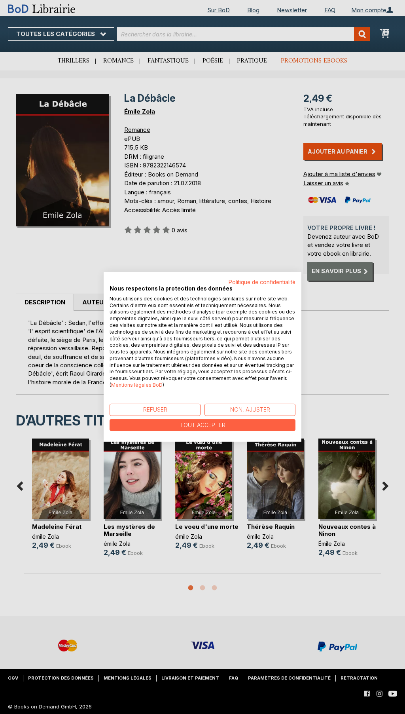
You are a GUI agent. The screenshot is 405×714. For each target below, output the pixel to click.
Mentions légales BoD (137, 385)
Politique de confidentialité (262, 282)
